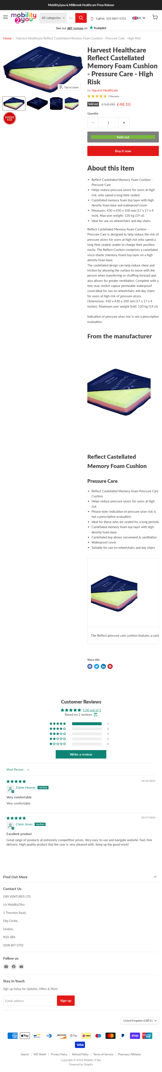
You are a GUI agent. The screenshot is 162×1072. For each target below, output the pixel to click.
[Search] (81, 18)
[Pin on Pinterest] (110, 666)
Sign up (65, 1000)
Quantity (92, 113)
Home (7, 38)
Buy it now (123, 151)
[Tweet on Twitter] (96, 666)
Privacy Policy (59, 1054)
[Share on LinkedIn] (103, 666)
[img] (16, 781)
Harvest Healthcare (105, 90)
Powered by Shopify (81, 1064)
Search (25, 1054)
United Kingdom (138, 1020)
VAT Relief (40, 1054)
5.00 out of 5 (92, 710)
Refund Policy (80, 1054)
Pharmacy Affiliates (129, 1054)
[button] (58, 723)
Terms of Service (103, 1054)
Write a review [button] (81, 754)
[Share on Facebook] (89, 666)
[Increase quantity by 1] (124, 122)
